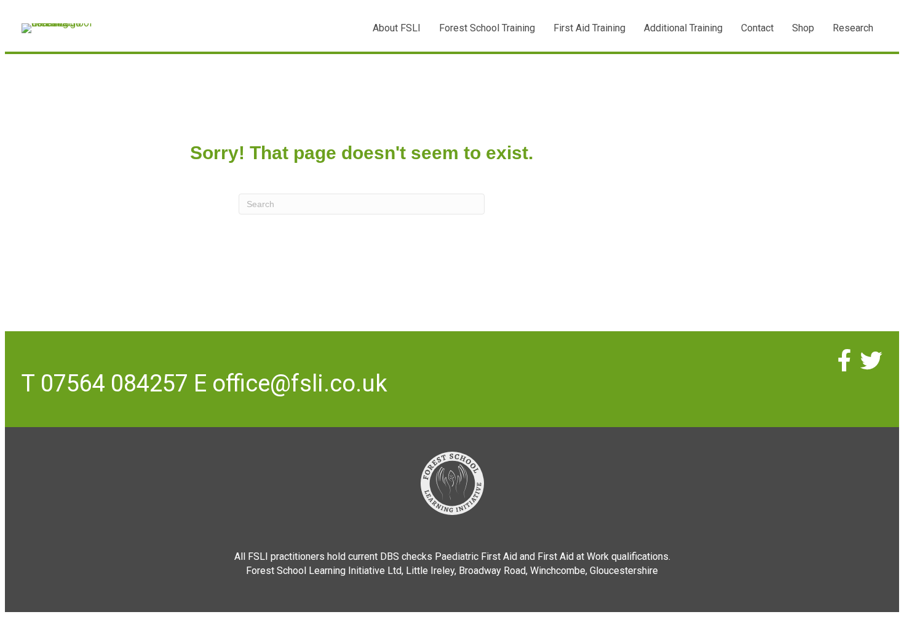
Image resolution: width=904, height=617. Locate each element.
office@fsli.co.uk (299, 383)
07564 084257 (114, 383)
